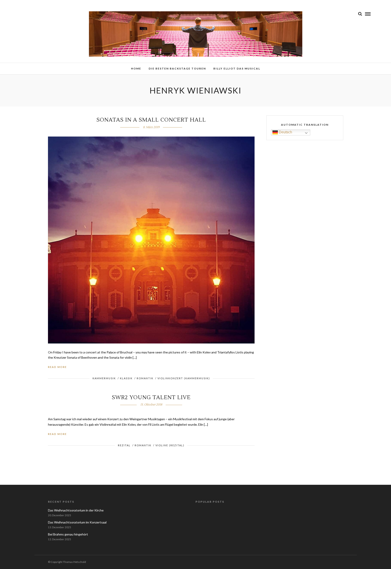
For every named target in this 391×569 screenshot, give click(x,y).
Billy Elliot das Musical (236, 68)
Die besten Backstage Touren (177, 68)
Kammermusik (104, 378)
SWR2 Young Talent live (151, 397)
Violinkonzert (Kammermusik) (183, 378)
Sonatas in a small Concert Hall (151, 119)
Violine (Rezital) (169, 445)
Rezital (124, 445)
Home (136, 68)
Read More (57, 366)
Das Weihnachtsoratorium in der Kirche (76, 510)
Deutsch (285, 132)
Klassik (126, 378)
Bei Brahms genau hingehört (68, 534)
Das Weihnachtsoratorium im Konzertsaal (77, 522)
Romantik (145, 378)
